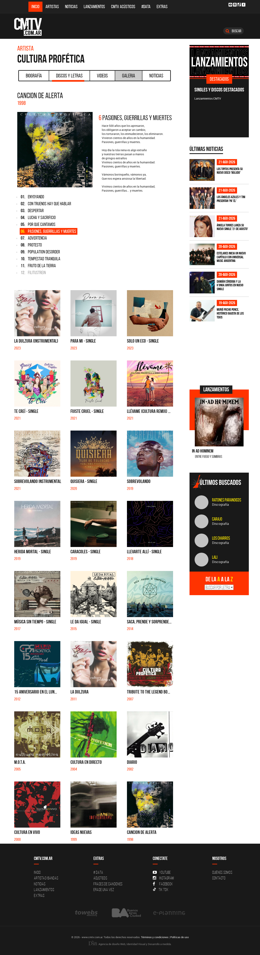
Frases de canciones (107, 884)
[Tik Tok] (239, 4)
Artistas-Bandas (46, 878)
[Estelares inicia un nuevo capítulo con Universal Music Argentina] (202, 254)
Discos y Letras (69, 75)
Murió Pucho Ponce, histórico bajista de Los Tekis (230, 313)
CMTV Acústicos (123, 6)
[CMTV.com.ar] (31, 27)
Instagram (166, 878)
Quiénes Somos (222, 872)
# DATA (98, 872)
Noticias (71, 6)
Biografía (34, 75)
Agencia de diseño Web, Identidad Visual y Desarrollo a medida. (134, 944)
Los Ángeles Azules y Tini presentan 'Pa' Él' (231, 199)
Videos (102, 75)
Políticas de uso (179, 937)
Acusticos (100, 878)
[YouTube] (230, 5)
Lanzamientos (94, 6)
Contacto (219, 878)
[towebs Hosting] (87, 913)
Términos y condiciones (154, 937)
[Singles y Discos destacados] (219, 61)
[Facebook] (243, 5)
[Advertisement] (220, 353)
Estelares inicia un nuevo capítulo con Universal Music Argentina (231, 257)
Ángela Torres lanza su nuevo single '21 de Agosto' (232, 227)
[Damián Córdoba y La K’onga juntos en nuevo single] (202, 282)
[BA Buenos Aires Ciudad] (126, 913)
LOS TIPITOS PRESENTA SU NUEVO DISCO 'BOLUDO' (230, 171)
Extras (162, 6)
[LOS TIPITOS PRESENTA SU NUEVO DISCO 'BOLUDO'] (202, 170)
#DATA (146, 6)
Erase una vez (103, 889)
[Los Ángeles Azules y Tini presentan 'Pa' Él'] (202, 198)
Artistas (52, 6)
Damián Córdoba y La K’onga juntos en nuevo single (230, 285)
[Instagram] (235, 5)
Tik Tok (163, 889)
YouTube (165, 872)
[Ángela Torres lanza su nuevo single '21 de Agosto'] (202, 226)
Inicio (35, 6)
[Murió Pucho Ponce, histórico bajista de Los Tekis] (202, 311)
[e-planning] (169, 913)
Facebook (166, 884)
